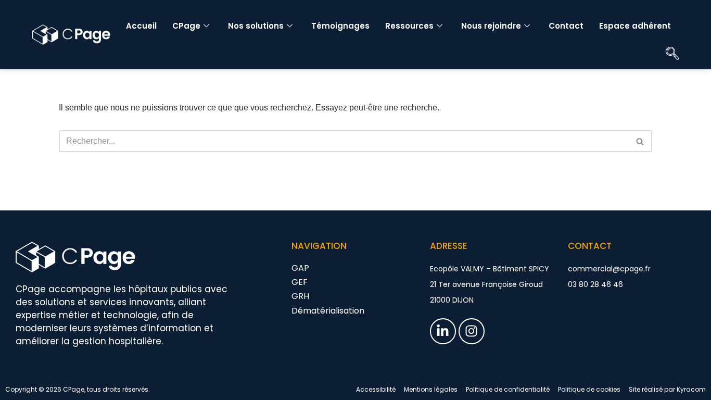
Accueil (141, 25)
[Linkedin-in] (443, 331)
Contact (566, 25)
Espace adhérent (635, 25)
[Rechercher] (640, 141)
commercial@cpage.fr (609, 269)
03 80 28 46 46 (595, 284)
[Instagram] (472, 331)
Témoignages (340, 25)
